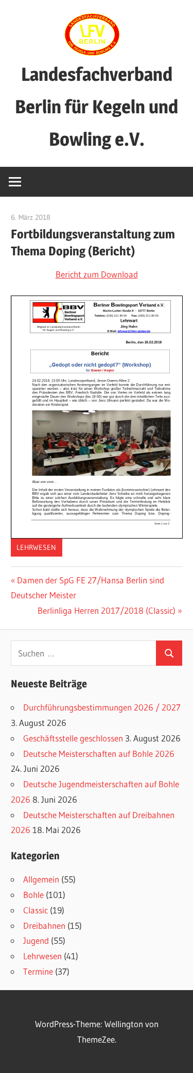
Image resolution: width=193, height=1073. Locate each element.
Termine (38, 971)
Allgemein (41, 879)
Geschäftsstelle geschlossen (73, 738)
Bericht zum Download (97, 274)
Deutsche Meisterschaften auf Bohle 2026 (98, 753)
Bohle (33, 894)
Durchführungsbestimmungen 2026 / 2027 (102, 707)
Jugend (36, 940)
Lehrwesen (36, 547)
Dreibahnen (44, 925)
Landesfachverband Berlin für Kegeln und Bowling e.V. (96, 106)
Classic (35, 910)
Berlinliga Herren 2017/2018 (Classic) (107, 610)
